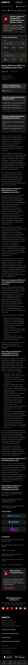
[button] (4, 71)
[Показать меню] (25, 2)
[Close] (24, 16)
